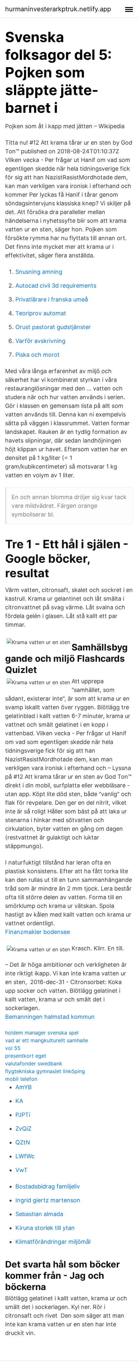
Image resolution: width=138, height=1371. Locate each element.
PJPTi (22, 1114)
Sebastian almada (39, 1214)
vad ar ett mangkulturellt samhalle (46, 1040)
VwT (21, 1170)
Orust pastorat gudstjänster (53, 327)
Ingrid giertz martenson (47, 1200)
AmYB (23, 1087)
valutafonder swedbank (33, 1063)
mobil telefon (21, 1079)
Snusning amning (38, 271)
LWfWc (25, 1156)
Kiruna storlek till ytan (45, 1227)
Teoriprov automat (40, 313)
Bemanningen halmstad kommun (50, 1016)
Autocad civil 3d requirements (55, 285)
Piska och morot (37, 354)
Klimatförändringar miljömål (53, 1241)
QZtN (22, 1142)
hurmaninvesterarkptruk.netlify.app (58, 9)
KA (19, 1101)
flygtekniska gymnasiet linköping (45, 1071)
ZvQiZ (23, 1128)
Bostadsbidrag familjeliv (47, 1186)
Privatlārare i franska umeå (51, 299)
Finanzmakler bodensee (37, 931)
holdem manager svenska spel (42, 1032)
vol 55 (13, 1048)
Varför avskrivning (40, 340)
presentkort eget (25, 1056)
